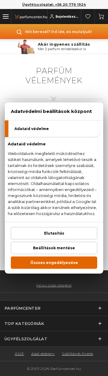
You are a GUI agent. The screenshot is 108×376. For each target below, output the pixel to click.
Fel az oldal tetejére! (54, 285)
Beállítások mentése (54, 248)
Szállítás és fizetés (77, 353)
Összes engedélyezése (54, 262)
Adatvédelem (43, 353)
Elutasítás (54, 233)
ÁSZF (19, 353)
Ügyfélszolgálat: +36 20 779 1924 (54, 4)
